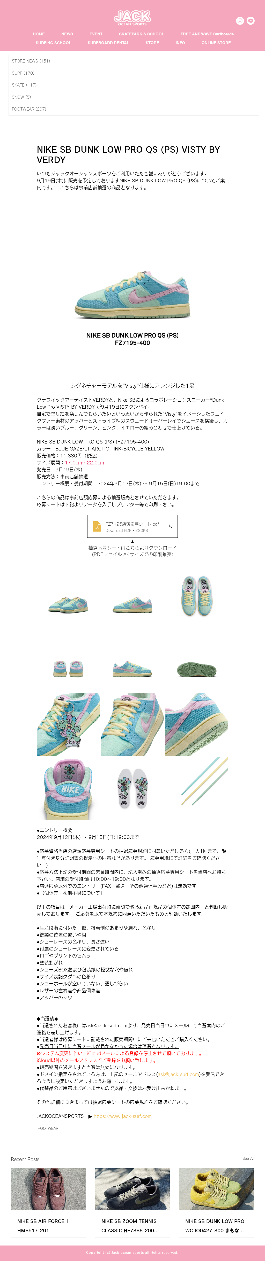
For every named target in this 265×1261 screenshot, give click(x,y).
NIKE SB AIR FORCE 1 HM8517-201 (43, 1226)
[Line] (251, 21)
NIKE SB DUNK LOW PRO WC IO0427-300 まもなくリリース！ (214, 1227)
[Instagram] (240, 21)
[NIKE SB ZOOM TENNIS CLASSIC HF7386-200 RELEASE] (132, 1189)
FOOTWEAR (48, 1128)
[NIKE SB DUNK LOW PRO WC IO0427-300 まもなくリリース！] (216, 1189)
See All (248, 1158)
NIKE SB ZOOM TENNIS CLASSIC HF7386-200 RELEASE (129, 1227)
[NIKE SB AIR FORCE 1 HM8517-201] (48, 1189)
